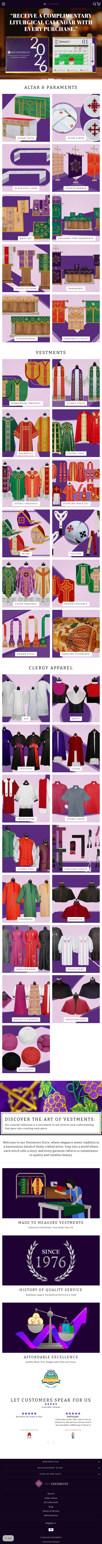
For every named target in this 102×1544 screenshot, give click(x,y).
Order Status (51, 1498)
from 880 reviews (51, 1407)
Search (51, 1494)
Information (50, 1462)
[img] (51, 1404)
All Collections (51, 1502)
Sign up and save (50, 1474)
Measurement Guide (50, 1468)
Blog (51, 1507)
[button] (49, 1442)
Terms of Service (51, 1511)
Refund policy (51, 1515)
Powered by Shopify (51, 1542)
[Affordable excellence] (51, 1328)
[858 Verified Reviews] (51, 1389)
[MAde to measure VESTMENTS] (51, 1193)
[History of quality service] (51, 1260)
